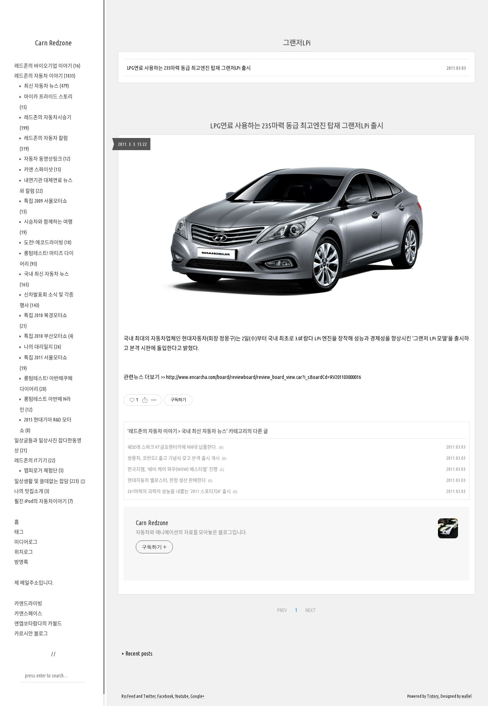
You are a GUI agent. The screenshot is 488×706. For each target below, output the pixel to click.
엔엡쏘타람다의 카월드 (38, 623)
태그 (19, 532)
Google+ (197, 696)
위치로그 (23, 552)
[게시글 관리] (153, 400)
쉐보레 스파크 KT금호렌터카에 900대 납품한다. (172, 446)
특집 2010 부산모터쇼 (48, 336)
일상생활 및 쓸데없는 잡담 (46, 481)
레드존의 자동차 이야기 (44, 76)
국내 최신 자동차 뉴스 (203, 431)
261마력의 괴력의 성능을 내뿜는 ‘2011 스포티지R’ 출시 (179, 491)
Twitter (149, 696)
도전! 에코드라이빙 (47, 242)
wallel (467, 696)
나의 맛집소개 (31, 491)
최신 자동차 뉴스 (46, 86)
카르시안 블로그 (31, 633)
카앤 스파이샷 (42, 169)
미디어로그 (26, 542)
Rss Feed (128, 696)
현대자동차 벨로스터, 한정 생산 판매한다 (167, 480)
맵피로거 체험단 (43, 470)
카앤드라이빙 (28, 603)
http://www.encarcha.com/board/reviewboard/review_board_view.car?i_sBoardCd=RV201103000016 (263, 377)
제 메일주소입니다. (34, 583)
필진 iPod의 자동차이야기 (43, 501)
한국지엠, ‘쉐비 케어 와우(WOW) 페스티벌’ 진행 (173, 469)
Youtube (182, 696)
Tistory (433, 696)
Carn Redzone (53, 43)
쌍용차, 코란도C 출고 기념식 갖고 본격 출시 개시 (174, 457)
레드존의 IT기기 (34, 460)
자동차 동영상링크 (46, 159)
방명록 (21, 562)
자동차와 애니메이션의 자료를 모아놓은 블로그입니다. (191, 532)
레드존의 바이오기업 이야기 (47, 66)
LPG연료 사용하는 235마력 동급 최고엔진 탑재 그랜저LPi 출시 (189, 68)
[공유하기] (144, 400)
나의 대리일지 (42, 347)
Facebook (165, 696)
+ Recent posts (137, 653)
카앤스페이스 (28, 613)
